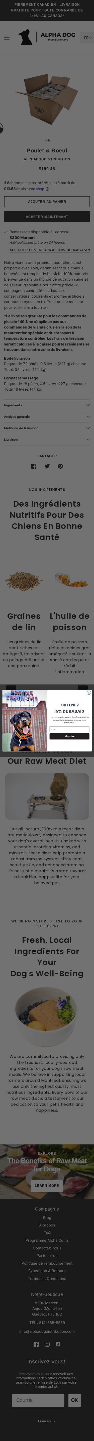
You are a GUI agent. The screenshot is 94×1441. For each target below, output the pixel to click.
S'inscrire (69, 736)
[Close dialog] (89, 693)
